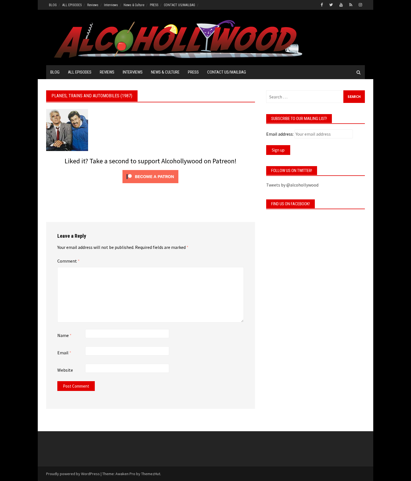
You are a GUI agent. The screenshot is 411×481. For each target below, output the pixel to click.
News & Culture (134, 5)
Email (64, 352)
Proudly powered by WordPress (73, 473)
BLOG (53, 5)
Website (65, 370)
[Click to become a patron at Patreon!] (150, 176)
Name (64, 335)
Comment (68, 261)
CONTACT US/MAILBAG (179, 5)
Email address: (280, 134)
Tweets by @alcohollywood (292, 185)
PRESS (154, 5)
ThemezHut (150, 473)
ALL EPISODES (72, 5)
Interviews (111, 5)
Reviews (92, 5)
